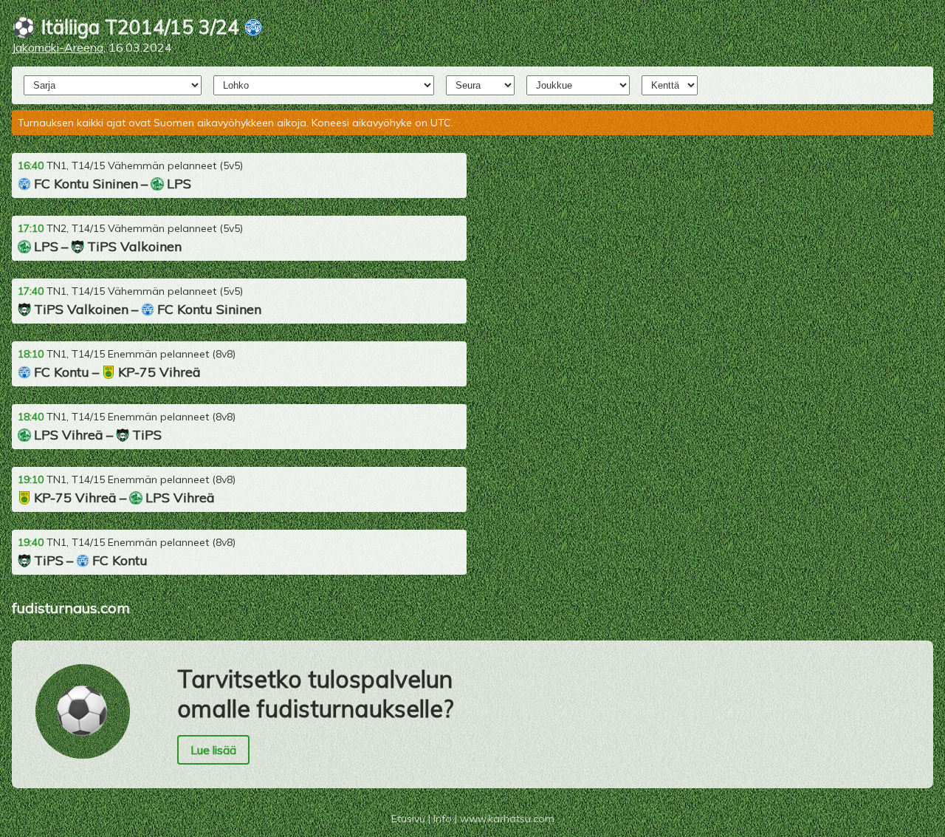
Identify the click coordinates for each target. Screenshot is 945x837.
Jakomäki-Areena (57, 47)
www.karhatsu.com (507, 818)
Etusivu (408, 818)
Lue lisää (213, 749)
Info (442, 818)
